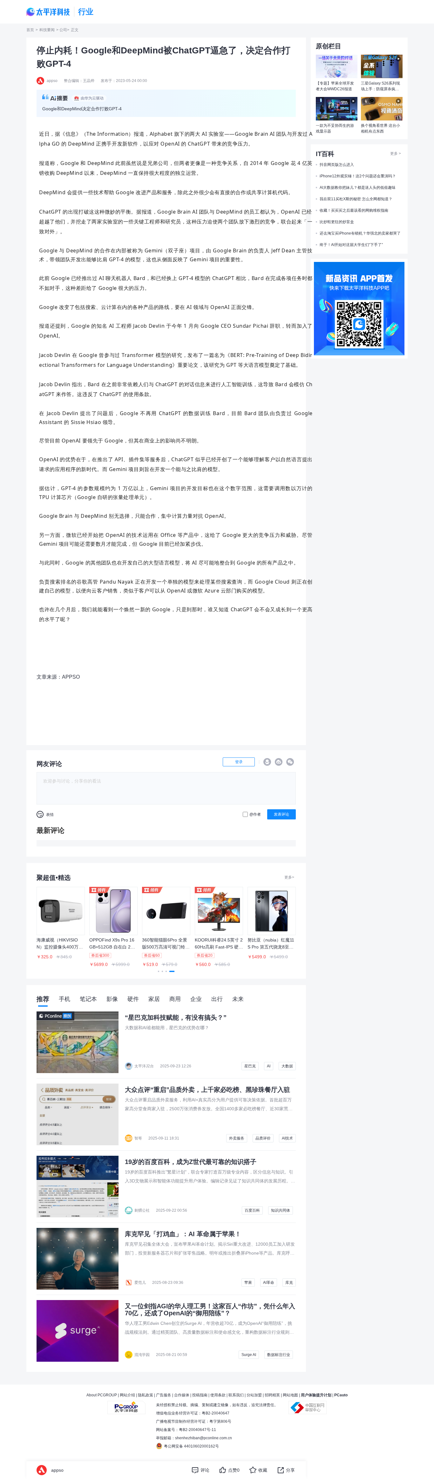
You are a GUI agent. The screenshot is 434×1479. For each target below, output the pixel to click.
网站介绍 (127, 1395)
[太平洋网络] (126, 1405)
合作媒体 (181, 1395)
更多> (289, 877)
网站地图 (290, 1395)
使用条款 (218, 1395)
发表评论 (281, 814)
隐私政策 (145, 1395)
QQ (267, 762)
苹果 (248, 1282)
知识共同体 (280, 1210)
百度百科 (252, 1210)
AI (268, 1066)
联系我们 (236, 1395)
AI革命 (268, 1282)
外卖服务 (236, 1138)
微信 (290, 762)
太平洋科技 (48, 12)
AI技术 (287, 1138)
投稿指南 (199, 1395)
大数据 (287, 1066)
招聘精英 (272, 1395)
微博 (278, 762)
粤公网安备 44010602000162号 (191, 1446)
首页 (30, 30)
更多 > (395, 153)
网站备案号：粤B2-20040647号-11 (186, 1430)
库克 (289, 1282)
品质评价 (263, 1138)
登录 (239, 762)
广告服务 (163, 1395)
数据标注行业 (278, 1354)
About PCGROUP (101, 1395)
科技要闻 (47, 30)
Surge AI (248, 1354)
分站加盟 (254, 1395)
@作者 (255, 814)
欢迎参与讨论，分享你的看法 (72, 781)
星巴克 (250, 1066)
